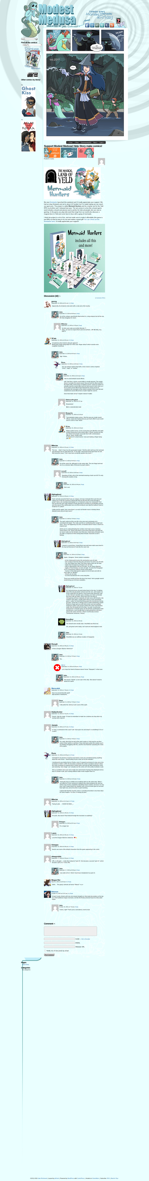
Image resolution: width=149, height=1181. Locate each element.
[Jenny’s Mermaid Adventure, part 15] (86, 139)
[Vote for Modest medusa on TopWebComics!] (32, 76)
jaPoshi (56, 1178)
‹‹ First (70, 142)
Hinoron (54, 892)
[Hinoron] (47, 897)
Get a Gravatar (85, 939)
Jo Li (63, 665)
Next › (95, 142)
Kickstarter (53, 202)
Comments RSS (100, 298)
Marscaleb (55, 688)
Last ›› (102, 142)
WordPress (71, 1178)
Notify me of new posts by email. (58, 951)
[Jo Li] (57, 670)
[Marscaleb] (47, 694)
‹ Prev (76, 142)
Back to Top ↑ (115, 1178)
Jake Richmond (42, 1178)
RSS (108, 1178)
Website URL (80, 947)
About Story (25, 964)
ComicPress (80, 1178)
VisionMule (95, 1178)
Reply (72, 303)
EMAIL (78, 943)
